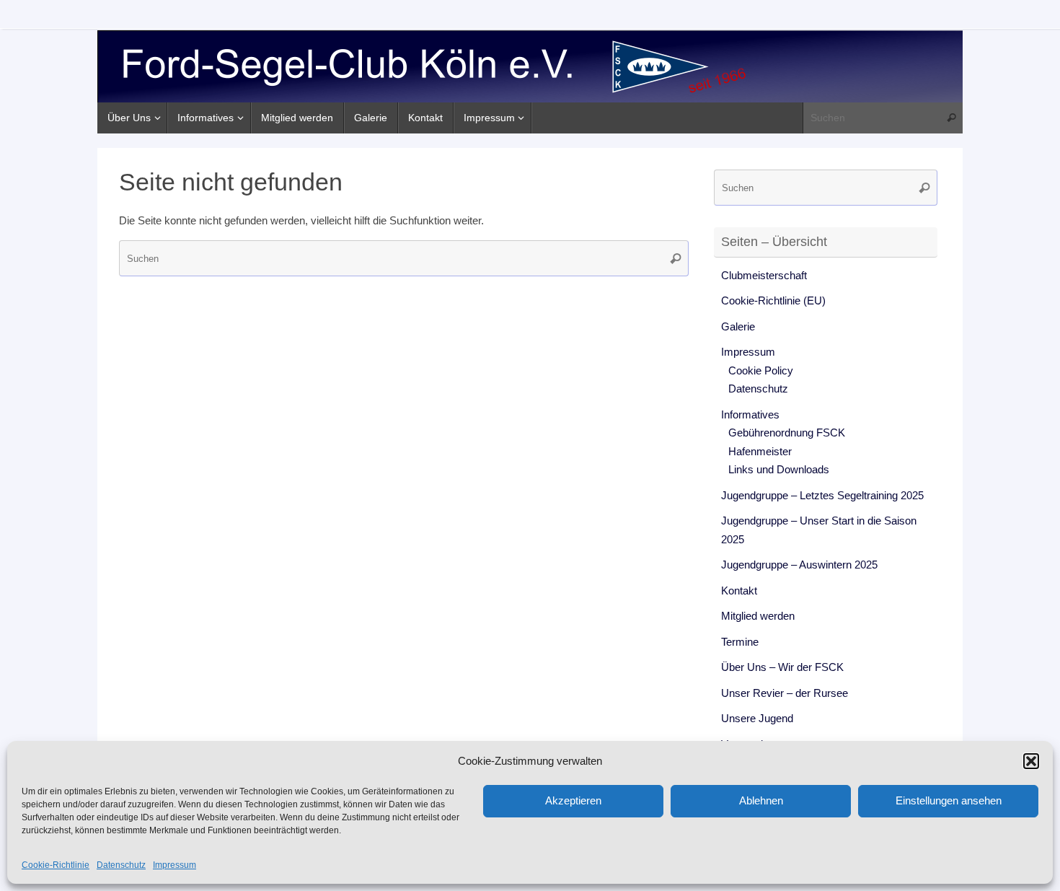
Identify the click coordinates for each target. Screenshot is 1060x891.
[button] (1031, 761)
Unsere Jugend (757, 718)
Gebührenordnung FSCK (786, 432)
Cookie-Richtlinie (55, 865)
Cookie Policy (760, 370)
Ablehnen (761, 800)
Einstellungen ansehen (949, 800)
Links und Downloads (778, 469)
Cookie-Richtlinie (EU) (773, 300)
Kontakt (739, 590)
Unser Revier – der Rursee (784, 693)
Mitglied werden (758, 616)
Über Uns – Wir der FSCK (782, 667)
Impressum (174, 865)
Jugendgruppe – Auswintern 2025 (799, 564)
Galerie (738, 326)
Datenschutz (121, 865)
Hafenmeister (760, 451)
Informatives (750, 414)
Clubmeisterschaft (764, 275)
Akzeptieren (573, 800)
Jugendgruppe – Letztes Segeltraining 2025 (822, 495)
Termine (740, 642)
